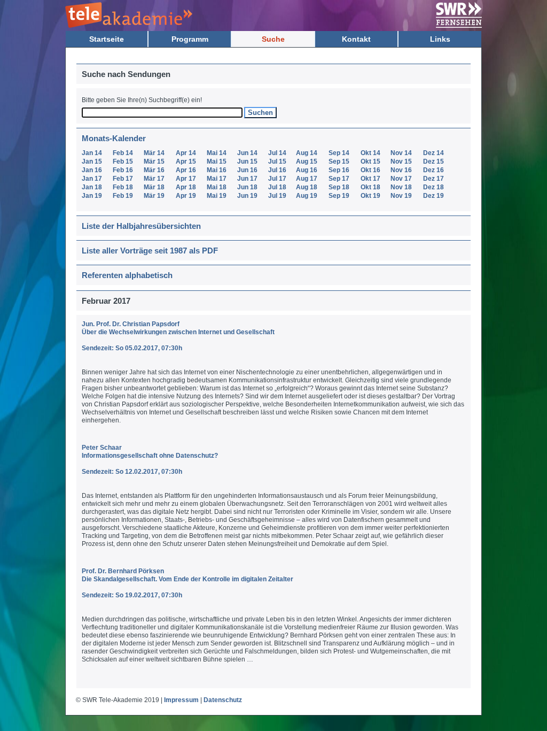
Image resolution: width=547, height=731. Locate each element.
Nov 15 (401, 161)
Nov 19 (401, 195)
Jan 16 (92, 170)
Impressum (181, 700)
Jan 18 (92, 187)
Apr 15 (186, 161)
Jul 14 (277, 153)
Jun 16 (247, 170)
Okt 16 (370, 170)
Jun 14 (247, 153)
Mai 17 (216, 178)
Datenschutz (223, 700)
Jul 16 (277, 170)
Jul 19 (277, 195)
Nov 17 (401, 178)
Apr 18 (186, 187)
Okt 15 (370, 161)
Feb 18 (123, 187)
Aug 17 (306, 178)
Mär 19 (154, 195)
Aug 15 (306, 161)
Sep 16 (339, 170)
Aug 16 (306, 170)
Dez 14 (433, 153)
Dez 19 (433, 195)
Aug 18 (306, 187)
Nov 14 (401, 153)
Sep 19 (339, 195)
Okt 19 (370, 195)
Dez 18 (433, 187)
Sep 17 (339, 178)
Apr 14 (186, 153)
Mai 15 (216, 161)
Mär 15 (154, 161)
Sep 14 (339, 153)
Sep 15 (339, 161)
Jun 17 (247, 178)
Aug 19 (306, 195)
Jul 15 (277, 161)
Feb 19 (123, 195)
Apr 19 (186, 195)
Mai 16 (216, 170)
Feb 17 (123, 178)
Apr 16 (186, 170)
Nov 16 (401, 170)
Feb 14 (123, 153)
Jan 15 (92, 161)
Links (440, 39)
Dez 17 (433, 178)
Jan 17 (92, 178)
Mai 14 (216, 153)
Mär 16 (154, 170)
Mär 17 (154, 178)
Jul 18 (277, 187)
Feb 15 (123, 161)
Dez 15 (433, 161)
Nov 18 (401, 187)
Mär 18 (154, 187)
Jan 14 (92, 153)
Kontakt (356, 39)
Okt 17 (370, 178)
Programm (189, 39)
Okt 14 (370, 153)
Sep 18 (339, 187)
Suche (273, 39)
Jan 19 (92, 195)
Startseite (106, 39)
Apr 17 (186, 178)
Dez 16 (433, 170)
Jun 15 (247, 161)
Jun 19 (247, 195)
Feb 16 (123, 170)
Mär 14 (154, 153)
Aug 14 (306, 153)
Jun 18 (247, 187)
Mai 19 (216, 195)
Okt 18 (370, 187)
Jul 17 (277, 178)
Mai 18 (216, 187)
